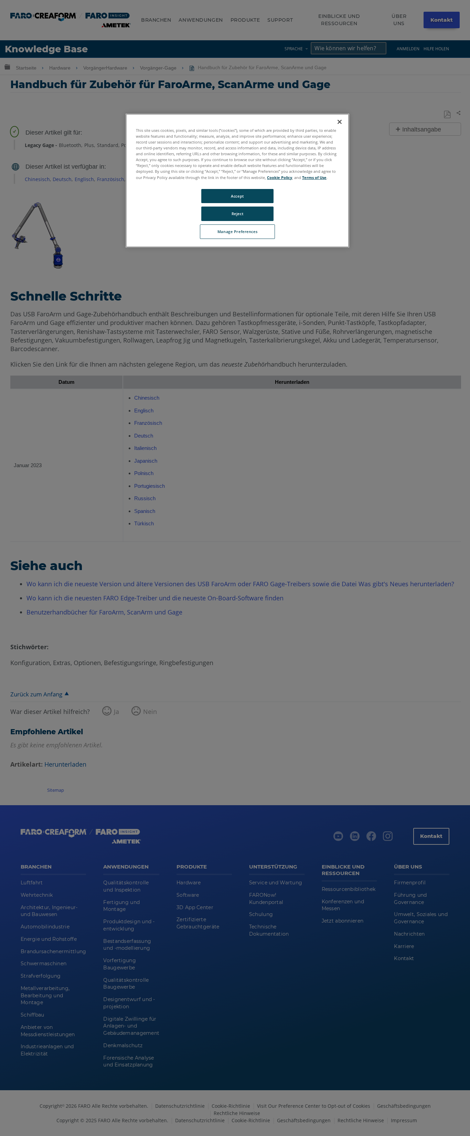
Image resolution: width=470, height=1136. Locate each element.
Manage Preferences (237, 231)
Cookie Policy (279, 177)
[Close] (339, 121)
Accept (237, 196)
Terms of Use (314, 177)
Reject (237, 213)
